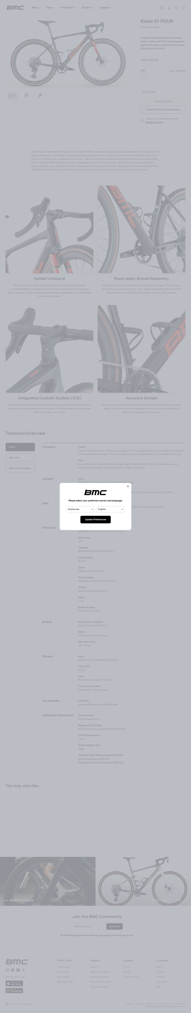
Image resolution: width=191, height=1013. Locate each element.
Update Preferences (95, 519)
